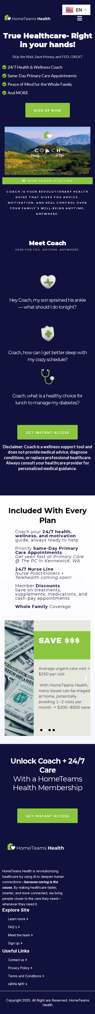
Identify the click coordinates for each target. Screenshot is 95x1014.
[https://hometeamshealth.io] (49, 848)
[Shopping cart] (90, 18)
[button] (80, 19)
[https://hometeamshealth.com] (27, 18)
